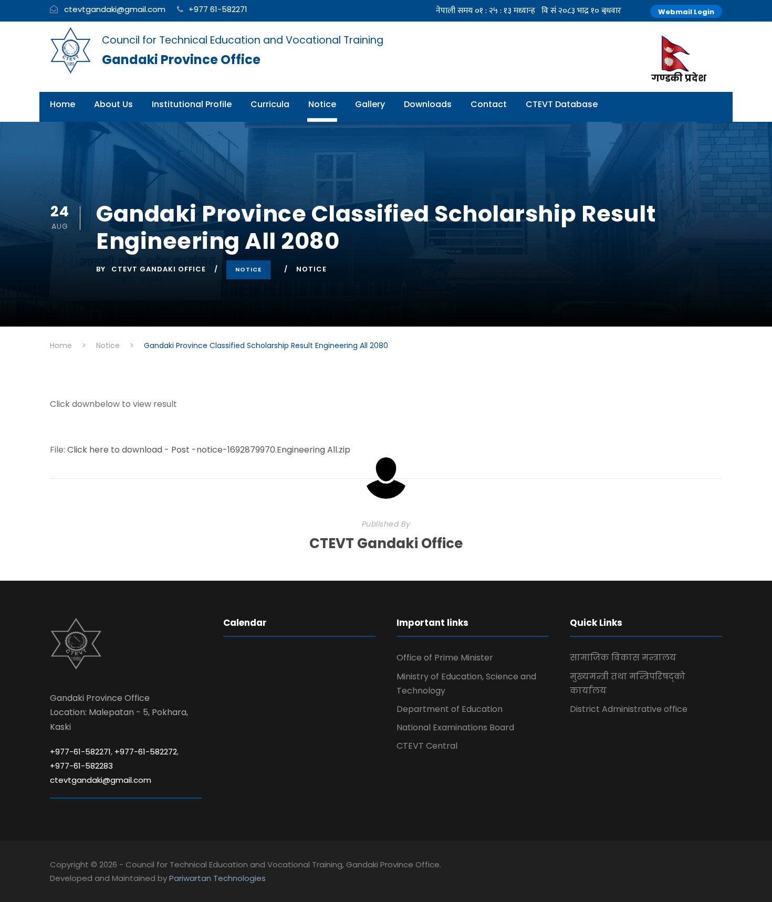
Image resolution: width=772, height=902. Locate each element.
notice (311, 269)
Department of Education (450, 709)
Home (62, 104)
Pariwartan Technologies (217, 878)
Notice (322, 104)
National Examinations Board (455, 727)
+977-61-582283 (81, 765)
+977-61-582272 (145, 751)
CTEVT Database (562, 104)
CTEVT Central (427, 746)
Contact (489, 104)
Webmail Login (686, 12)
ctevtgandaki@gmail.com (114, 9)
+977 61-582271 (218, 9)
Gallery (370, 104)
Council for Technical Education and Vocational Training (242, 40)
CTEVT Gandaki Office (158, 269)
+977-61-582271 (80, 751)
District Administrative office (628, 709)
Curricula (270, 104)
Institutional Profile (192, 104)
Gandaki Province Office (181, 59)
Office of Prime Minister (445, 658)
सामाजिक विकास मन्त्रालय (623, 658)
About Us (113, 104)
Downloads (428, 104)
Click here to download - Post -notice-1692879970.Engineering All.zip (208, 450)
